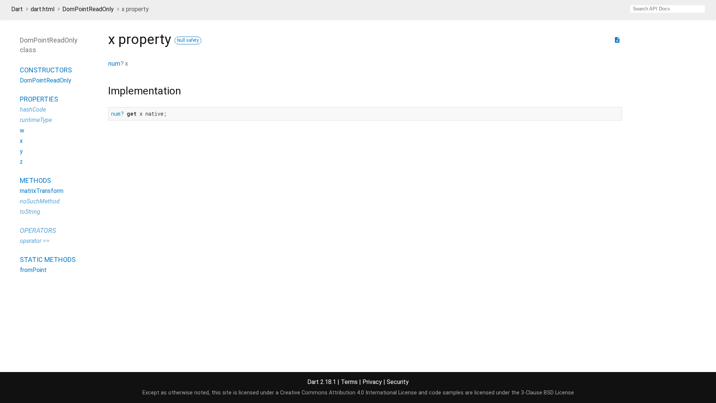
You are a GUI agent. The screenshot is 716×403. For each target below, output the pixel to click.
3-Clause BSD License (547, 393)
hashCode (33, 109)
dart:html (42, 9)
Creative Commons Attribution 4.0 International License (348, 393)
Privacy (372, 381)
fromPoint (33, 270)
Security (398, 381)
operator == (35, 240)
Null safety (188, 40)
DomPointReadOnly (88, 9)
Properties (39, 99)
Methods (35, 180)
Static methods (48, 259)
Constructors (46, 70)
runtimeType (36, 120)
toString (30, 211)
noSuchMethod (40, 201)
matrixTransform (41, 190)
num (114, 63)
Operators (38, 230)
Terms (349, 381)
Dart (17, 9)
